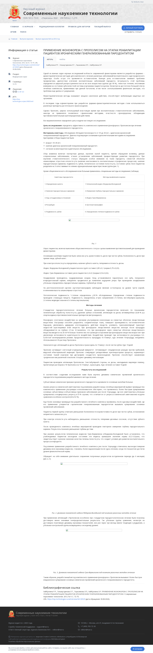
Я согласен (137, 649)
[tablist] (94, 59)
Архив (13, 32)
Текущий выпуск (102, 26)
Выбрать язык (139, 2)
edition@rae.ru (58, 630)
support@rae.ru (43, 627)
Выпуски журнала (26, 39)
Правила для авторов (79, 26)
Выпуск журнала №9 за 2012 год (48, 39)
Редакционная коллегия (51, 26)
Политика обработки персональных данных (24, 641)
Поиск (23, 32)
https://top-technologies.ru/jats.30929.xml (23, 100)
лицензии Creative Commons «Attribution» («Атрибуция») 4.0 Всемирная (61, 637)
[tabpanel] (94, 65)
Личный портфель (134, 28)
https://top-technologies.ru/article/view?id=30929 (66, 599)
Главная (14, 26)
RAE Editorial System (58, 639)
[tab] (49, 59)
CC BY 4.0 (20, 92)
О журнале (27, 26)
